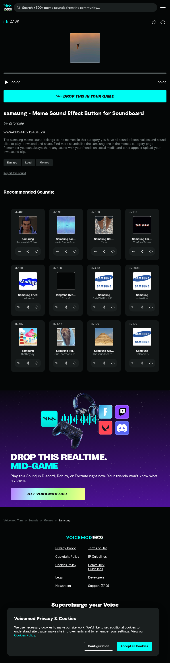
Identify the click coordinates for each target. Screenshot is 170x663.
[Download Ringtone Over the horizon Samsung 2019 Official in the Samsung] (74, 307)
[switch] (6, 83)
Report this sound (15, 173)
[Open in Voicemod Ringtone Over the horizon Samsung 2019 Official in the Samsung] (57, 307)
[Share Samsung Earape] (142, 251)
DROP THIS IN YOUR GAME (88, 96)
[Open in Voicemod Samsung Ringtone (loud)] (57, 363)
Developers (96, 577)
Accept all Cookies (134, 646)
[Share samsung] (27, 251)
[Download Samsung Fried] (36, 307)
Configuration (98, 646)
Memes (48, 520)
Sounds (33, 520)
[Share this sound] (154, 22)
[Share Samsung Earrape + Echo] (66, 251)
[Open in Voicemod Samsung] (95, 307)
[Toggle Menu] (162, 7)
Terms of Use (97, 548)
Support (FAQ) (98, 586)
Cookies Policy (24, 635)
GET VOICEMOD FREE (47, 494)
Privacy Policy (65, 548)
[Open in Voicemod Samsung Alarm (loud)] (95, 363)
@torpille (16, 123)
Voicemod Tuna (13, 520)
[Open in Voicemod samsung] (19, 251)
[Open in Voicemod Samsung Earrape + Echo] (57, 251)
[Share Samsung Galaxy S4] (104, 251)
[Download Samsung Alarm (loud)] (112, 363)
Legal (59, 577)
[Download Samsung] (112, 307)
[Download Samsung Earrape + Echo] (74, 251)
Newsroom (63, 586)
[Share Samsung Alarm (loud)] (104, 363)
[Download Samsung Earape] (151, 251)
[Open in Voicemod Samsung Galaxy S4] (95, 251)
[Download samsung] (36, 251)
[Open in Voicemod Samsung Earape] (133, 251)
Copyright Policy (67, 556)
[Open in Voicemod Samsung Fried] (19, 307)
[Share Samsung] (104, 307)
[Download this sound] (162, 22)
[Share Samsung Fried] (27, 307)
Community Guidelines (96, 567)
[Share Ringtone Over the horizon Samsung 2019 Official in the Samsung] (66, 307)
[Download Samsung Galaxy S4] (112, 251)
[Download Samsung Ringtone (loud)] (74, 363)
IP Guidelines (97, 556)
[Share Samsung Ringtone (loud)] (66, 363)
